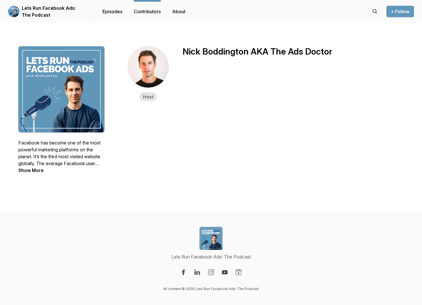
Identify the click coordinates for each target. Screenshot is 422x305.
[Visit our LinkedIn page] (197, 272)
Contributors (147, 11)
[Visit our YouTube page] (225, 272)
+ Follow (400, 11)
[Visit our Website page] (238, 272)
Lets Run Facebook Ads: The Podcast (49, 11)
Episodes (112, 11)
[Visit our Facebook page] (183, 272)
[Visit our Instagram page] (211, 272)
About (178, 11)
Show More (31, 170)
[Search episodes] (375, 11)
